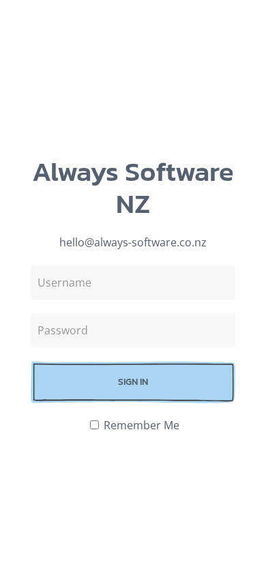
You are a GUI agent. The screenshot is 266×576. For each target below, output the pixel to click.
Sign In (133, 382)
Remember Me (140, 425)
